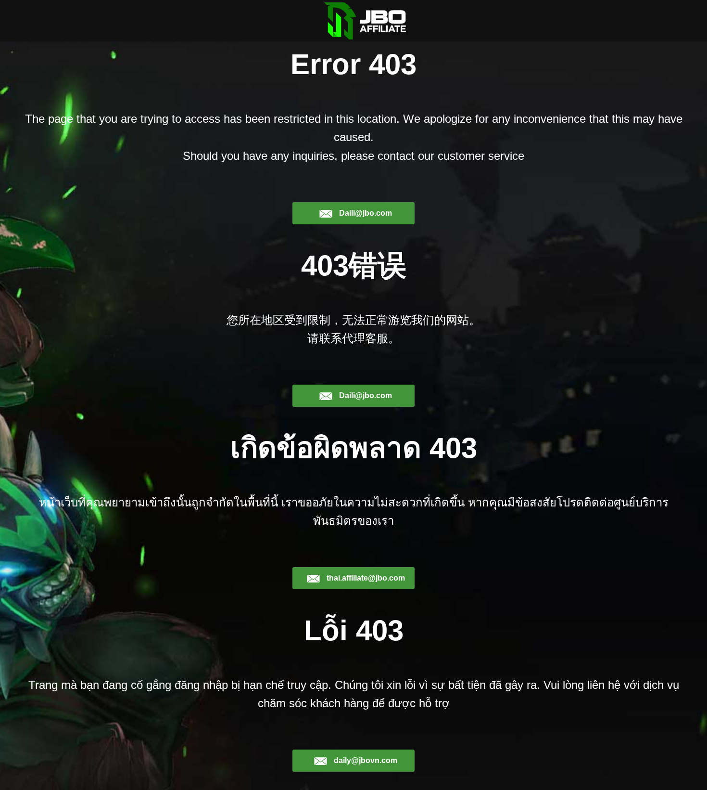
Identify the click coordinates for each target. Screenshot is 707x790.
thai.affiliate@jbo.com (365, 578)
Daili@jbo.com (364, 213)
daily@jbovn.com (364, 760)
